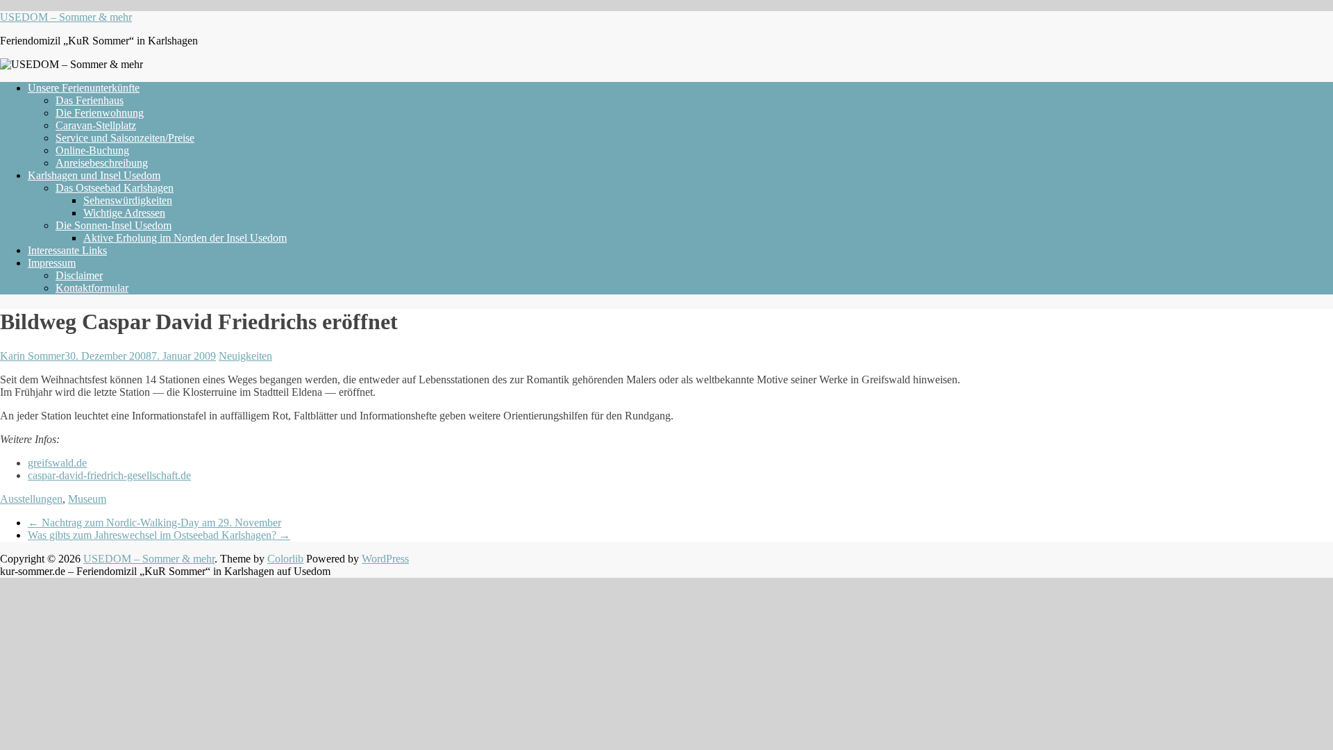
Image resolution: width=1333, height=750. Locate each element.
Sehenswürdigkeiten (127, 200)
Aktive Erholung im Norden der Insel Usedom (185, 238)
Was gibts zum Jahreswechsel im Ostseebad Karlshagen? (159, 535)
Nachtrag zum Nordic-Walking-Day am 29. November (154, 522)
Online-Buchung (92, 150)
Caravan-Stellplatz (96, 125)
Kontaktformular (92, 288)
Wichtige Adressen (124, 213)
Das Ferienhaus (90, 100)
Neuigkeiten (245, 356)
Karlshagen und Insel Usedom (94, 175)
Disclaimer (79, 275)
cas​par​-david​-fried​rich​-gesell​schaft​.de (109, 475)
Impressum (52, 263)
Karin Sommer (32, 356)
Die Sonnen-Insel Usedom (113, 225)
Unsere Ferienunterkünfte (84, 88)
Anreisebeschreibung (102, 163)
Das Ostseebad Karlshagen (115, 188)
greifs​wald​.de (57, 463)
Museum (87, 499)
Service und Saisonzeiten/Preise (125, 138)
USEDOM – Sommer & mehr (66, 17)
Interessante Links (67, 250)
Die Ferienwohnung (100, 113)
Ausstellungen (31, 499)
